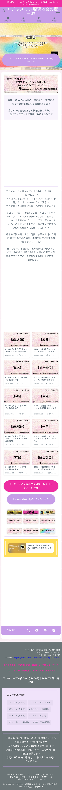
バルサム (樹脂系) (38, 716)
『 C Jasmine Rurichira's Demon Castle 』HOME (31, 60)
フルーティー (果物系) (19, 722)
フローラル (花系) (42, 722)
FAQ (28, 774)
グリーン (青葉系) (17, 709)
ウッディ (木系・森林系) (41, 703)
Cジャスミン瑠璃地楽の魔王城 (31, 11)
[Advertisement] (31, 153)
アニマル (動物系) (17, 703)
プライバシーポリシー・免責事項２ (24, 777)
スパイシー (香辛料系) (40, 709)
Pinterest (42, 779)
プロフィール (47, 777)
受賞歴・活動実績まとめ (43, 775)
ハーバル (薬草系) (17, 716)
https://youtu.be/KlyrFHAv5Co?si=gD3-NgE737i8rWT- (37, 658)
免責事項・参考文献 (15, 775)
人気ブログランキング (26, 779)
